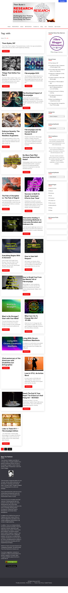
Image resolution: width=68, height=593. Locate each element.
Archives (52, 193)
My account (57, 26)
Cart (46, 26)
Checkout (50, 26)
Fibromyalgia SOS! (32, 73)
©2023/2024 (28, 26)
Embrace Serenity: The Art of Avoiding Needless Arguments (11, 133)
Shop (41, 26)
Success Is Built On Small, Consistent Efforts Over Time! (32, 196)
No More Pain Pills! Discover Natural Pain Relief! (31, 157)
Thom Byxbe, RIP (8, 43)
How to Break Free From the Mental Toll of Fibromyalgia (32, 279)
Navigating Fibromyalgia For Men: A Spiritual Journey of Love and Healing (56, 87)
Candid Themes (48, 582)
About (21, 26)
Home (9, 26)
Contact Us (36, 26)
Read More (5, 51)
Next (10, 449)
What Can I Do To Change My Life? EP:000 (31, 318)
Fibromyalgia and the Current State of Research (33, 132)
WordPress (28, 582)
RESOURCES (15, 26)
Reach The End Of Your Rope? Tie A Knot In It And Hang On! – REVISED (33, 395)
